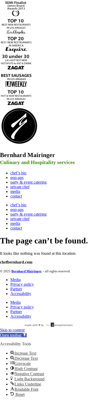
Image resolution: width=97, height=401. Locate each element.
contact (16, 196)
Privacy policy (22, 284)
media (15, 191)
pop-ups (17, 177)
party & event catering (28, 182)
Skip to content (12, 330)
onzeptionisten (59, 325)
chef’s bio (18, 173)
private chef (19, 187)
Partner (16, 289)
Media (15, 279)
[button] (13, 335)
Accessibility (20, 293)
